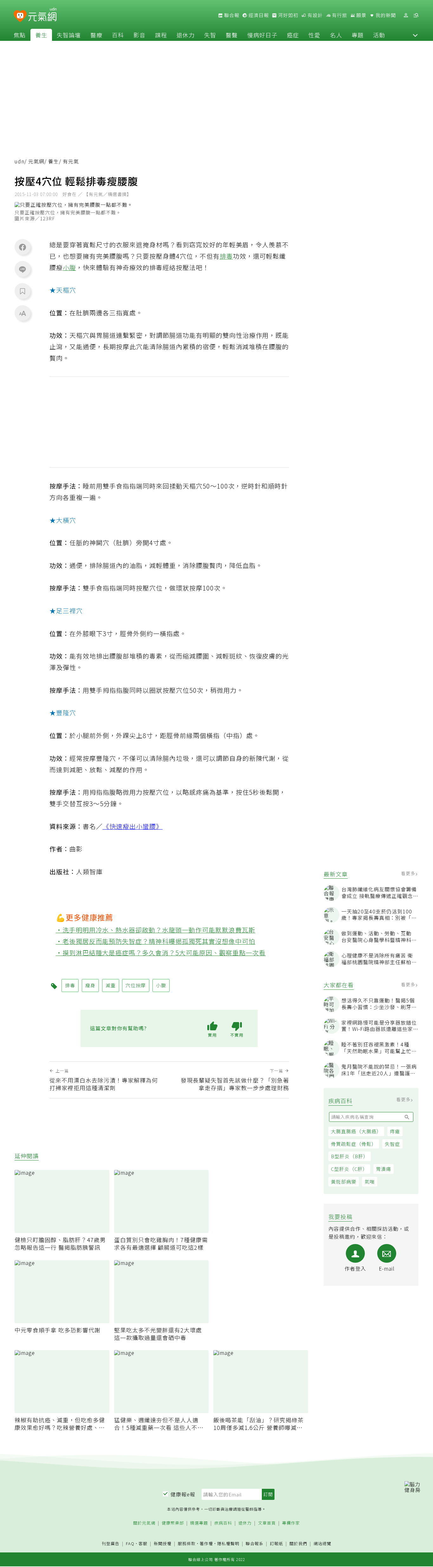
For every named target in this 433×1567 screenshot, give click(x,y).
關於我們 (298, 1543)
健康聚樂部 (173, 1523)
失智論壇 (69, 35)
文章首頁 (267, 1523)
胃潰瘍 (383, 1169)
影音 (139, 35)
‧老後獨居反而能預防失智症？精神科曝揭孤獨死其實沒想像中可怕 (155, 941)
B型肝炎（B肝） (349, 1156)
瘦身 (90, 985)
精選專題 (199, 1523)
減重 (111, 985)
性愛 (314, 35)
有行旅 (339, 15)
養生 (41, 35)
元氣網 (36, 161)
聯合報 (231, 15)
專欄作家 (291, 1523)
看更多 (409, 873)
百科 (118, 35)
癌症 (293, 35)
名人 (336, 35)
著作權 (206, 1543)
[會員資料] (406, 15)
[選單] (416, 15)
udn (19, 161)
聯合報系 (254, 1543)
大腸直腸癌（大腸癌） (356, 1131)
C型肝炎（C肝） (349, 1169)
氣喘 (370, 1181)
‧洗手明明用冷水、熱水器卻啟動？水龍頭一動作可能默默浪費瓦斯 (155, 929)
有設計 (314, 15)
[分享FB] (22, 247)
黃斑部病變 (343, 1181)
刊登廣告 (111, 1543)
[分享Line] (22, 269)
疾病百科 (223, 1523)
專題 (358, 35)
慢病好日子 (262, 35)
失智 (210, 35)
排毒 (226, 256)
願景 (360, 15)
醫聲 (232, 35)
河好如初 (287, 15)
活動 (379, 35)
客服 (143, 1543)
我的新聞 (385, 15)
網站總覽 (322, 1543)
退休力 (186, 35)
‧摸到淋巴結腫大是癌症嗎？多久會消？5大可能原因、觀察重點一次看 (161, 952)
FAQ (130, 1543)
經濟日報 (258, 15)
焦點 (20, 35)
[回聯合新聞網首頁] (20, 16)
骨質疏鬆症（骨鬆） (354, 1143)
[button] (415, 35)
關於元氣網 (144, 1523)
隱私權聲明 (228, 1543)
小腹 (69, 267)
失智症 (392, 1143)
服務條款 (187, 1543)
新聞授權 (162, 1543)
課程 (161, 35)
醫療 (96, 35)
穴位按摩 (136, 985)
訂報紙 (276, 1543)
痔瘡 (395, 1131)
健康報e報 (183, 1494)
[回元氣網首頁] (42, 15)
